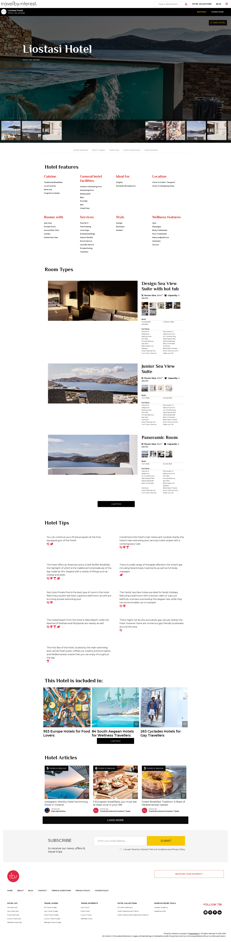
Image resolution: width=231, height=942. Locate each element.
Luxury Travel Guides (52, 918)
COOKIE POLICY (102, 891)
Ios (16, 13)
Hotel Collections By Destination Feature (133, 915)
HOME (10, 891)
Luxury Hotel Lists (14, 918)
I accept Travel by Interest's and (154, 849)
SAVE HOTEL (219, 22)
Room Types (98, 150)
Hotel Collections (131, 150)
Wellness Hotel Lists (14, 922)
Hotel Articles (151, 150)
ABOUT (20, 891)
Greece (11, 13)
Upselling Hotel (160, 911)
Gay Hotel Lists (13, 911)
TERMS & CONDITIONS (61, 891)
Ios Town (21, 13)
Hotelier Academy (161, 907)
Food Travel (85, 911)
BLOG (218, 4)
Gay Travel (85, 907)
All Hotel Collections (125, 907)
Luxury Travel (86, 915)
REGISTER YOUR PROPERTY (189, 874)
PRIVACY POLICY (83, 891)
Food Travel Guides (51, 915)
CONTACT (42, 891)
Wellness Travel (86, 918)
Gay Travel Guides (51, 911)
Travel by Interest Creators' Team (115, 811)
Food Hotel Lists (13, 915)
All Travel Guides (50, 907)
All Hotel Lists (12, 907)
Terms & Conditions (158, 849)
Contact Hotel (217, 12)
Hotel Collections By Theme (128, 911)
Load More (116, 504)
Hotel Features (80, 150)
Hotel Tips (114, 150)
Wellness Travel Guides (52, 922)
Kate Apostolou (58, 811)
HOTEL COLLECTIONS (201, 4)
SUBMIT (166, 840)
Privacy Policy (178, 849)
